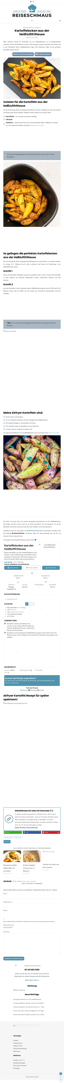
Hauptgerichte (28, 27)
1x (27, 604)
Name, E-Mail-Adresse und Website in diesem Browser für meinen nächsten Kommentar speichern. (29, 921)
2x (30, 604)
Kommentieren (52, 567)
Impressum (16, 1051)
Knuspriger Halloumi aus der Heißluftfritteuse (27, 999)
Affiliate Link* (17, 1046)
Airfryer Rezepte (17, 837)
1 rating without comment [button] (28, 881)
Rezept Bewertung (8, 925)
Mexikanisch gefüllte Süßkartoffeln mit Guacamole (10, 868)
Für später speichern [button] (44, 54)
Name (5, 893)
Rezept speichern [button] (33, 567)
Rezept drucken (14, 567)
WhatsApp (33, 690)
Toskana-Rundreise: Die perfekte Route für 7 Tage (28, 1007)
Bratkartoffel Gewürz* (37, 125)
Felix (8, 841)
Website (5, 910)
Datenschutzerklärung (19, 1048)
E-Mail (41, 690)
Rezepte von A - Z (18, 1060)
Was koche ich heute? (19, 1065)
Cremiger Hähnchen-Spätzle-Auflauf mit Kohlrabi (28, 1003)
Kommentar (6, 931)
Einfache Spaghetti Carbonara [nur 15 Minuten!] (29, 868)
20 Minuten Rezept (8, 837)
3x (33, 604)
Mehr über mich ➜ (32, 980)
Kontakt (15, 1040)
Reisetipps (16, 1068)
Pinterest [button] (25, 690)
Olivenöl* (13, 610)
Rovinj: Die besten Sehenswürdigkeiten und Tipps (28, 1011)
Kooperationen (17, 1043)
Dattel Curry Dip (53, 433)
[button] (5, 562)
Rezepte (38, 27)
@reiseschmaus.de (34, 531)
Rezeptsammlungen (19, 1063)
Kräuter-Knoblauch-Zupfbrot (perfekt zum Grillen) (28, 1014)
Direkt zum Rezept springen (24, 54)
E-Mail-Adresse (7, 902)
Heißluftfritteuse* (12, 599)
